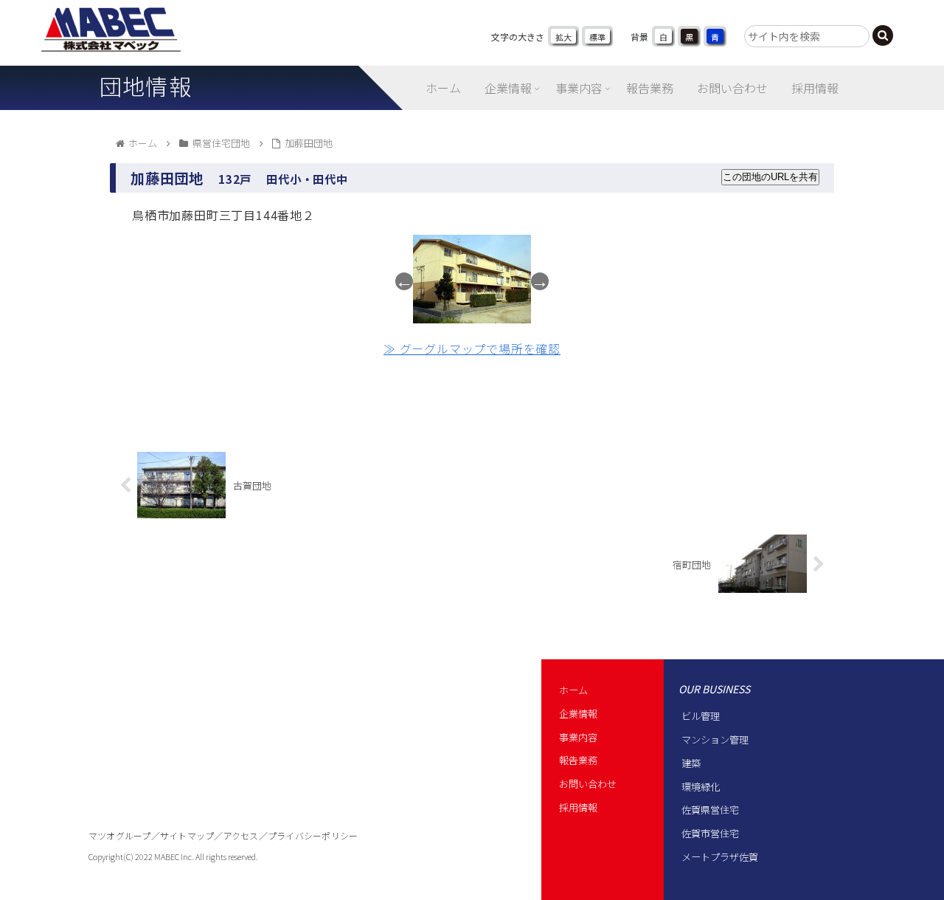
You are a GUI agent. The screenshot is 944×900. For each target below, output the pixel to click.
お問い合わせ (588, 784)
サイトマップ (187, 835)
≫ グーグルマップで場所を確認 (472, 348)
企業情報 (578, 714)
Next (540, 281)
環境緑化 (700, 787)
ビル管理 (700, 716)
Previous (404, 281)
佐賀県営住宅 (710, 810)
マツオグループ (119, 835)
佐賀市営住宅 (710, 833)
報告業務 (578, 760)
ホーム (573, 690)
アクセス (241, 835)
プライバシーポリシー (313, 835)
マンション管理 (715, 739)
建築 (691, 763)
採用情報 (578, 807)
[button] (882, 35)
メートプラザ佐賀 (719, 857)
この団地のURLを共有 (770, 176)
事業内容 (578, 737)
